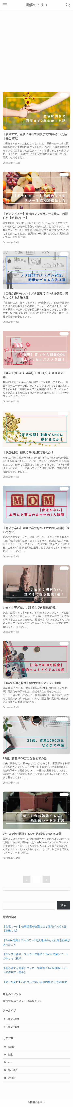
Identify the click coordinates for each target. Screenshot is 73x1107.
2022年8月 (13, 1026)
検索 (63, 905)
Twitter (11, 1046)
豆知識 (11, 1077)
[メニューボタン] (5, 5)
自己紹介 (13, 1070)
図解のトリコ (36, 5)
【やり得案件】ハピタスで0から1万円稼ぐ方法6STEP (35, 981)
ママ (10, 1062)
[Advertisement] (36, 48)
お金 (10, 1054)
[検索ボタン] (68, 5)
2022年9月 (13, 1018)
